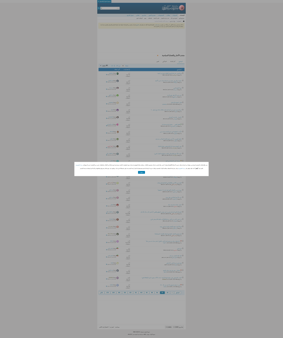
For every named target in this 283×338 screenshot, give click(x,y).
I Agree (141, 172)
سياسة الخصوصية (79, 165)
